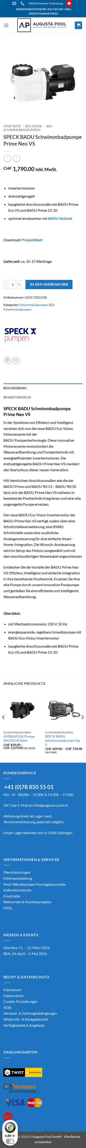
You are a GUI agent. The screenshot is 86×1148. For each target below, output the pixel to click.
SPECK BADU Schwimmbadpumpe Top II (62, 740)
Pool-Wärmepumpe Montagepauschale (34, 884)
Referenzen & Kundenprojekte (27, 902)
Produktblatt (32, 240)
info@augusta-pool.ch (50, 805)
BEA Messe (33, 126)
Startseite (12, 126)
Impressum (12, 989)
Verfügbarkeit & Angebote (24, 1025)
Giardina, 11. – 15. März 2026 (26, 947)
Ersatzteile (11, 896)
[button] (6, 25)
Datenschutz (13, 995)
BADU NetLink (60, 218)
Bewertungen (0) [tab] (17, 397)
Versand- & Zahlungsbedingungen (30, 1013)
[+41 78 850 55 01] (23, 3)
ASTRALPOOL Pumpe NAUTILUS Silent (19, 738)
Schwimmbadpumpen (33, 305)
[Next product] (7, 158)
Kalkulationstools (17, 890)
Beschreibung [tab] (14, 388)
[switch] (10, 1141)
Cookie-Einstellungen (20, 1001)
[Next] (82, 726)
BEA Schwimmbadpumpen (28, 128)
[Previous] (3, 726)
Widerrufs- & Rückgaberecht (25, 1019)
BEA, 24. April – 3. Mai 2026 (25, 953)
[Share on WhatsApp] (7, 360)
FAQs (7, 908)
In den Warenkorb (49, 284)
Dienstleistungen (17, 872)
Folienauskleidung (17, 878)
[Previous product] (16, 158)
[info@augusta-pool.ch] (14, 3)
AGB (7, 1007)
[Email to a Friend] (16, 360)
